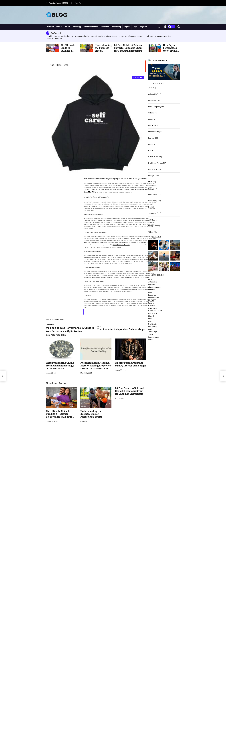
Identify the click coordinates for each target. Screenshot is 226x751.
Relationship (116, 27)
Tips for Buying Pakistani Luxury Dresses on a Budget (130, 364)
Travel (67, 27)
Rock (150, 207)
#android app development (64, 36)
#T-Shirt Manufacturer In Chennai (131, 36)
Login (135, 27)
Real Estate (152, 194)
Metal (150, 182)
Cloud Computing (154, 107)
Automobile (104, 27)
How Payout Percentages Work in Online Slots (171, 49)
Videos (150, 232)
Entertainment (153, 132)
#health (49, 36)
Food (150, 144)
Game (150, 151)
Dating (150, 119)
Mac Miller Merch (58, 320)
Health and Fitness (91, 27)
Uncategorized (153, 226)
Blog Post (143, 27)
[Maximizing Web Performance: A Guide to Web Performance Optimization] (3, 376)
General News (153, 157)
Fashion (59, 27)
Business (151, 100)
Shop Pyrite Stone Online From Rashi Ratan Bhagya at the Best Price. (60, 365)
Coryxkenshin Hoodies (121, 245)
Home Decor (152, 169)
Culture (151, 113)
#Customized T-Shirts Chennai (86, 36)
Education (152, 125)
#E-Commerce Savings (163, 36)
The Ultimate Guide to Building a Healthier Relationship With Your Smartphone (59, 415)
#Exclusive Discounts (54, 39)
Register (127, 27)
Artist (150, 88)
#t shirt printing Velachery (107, 36)
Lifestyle (50, 27)
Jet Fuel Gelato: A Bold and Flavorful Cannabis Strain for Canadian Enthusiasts (128, 48)
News (150, 188)
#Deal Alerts (149, 36)
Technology (76, 27)
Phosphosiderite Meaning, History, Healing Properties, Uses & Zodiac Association (95, 365)
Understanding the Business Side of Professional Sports (91, 414)
